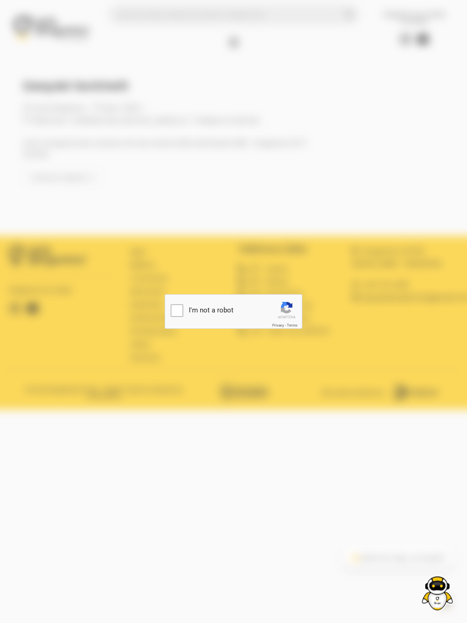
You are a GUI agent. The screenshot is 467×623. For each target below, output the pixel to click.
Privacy (278, 325)
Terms (292, 325)
